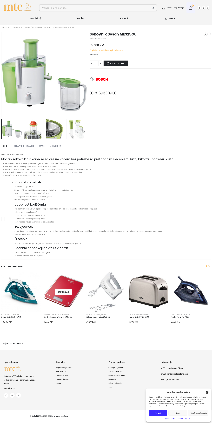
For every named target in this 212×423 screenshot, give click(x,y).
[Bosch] (99, 79)
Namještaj (35, 18)
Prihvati (158, 413)
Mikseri (103, 315)
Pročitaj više (79, 276)
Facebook (91, 93)
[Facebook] (199, 8)
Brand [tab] (42, 146)
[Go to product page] (21, 292)
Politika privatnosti (184, 418)
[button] (207, 392)
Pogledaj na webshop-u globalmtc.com (107, 50)
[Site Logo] (17, 8)
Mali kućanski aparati (8, 315)
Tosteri (146, 315)
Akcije (171, 18)
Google (105, 93)
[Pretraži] (153, 8)
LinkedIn (101, 93)
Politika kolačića (170, 418)
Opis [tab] (5, 146)
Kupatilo (124, 18)
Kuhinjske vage (49, 315)
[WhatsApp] (207, 8)
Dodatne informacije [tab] (24, 146)
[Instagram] (203, 8)
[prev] (205, 34)
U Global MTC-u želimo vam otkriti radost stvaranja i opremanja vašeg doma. (19, 380)
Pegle (18, 315)
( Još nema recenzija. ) (98, 38)
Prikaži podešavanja (198, 413)
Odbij (177, 413)
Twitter (96, 93)
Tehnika (80, 18)
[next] (209, 34)
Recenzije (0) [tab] (55, 146)
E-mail (114, 93)
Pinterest (110, 93)
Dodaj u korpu (117, 63)
